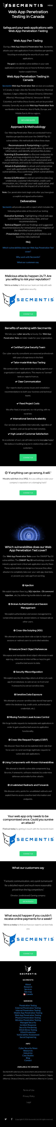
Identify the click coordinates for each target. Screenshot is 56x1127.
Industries (28, 1053)
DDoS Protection (28, 1032)
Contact (28, 1060)
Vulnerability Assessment (28, 1034)
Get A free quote (28, 120)
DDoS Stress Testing (28, 1030)
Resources (28, 1050)
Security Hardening (28, 1027)
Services (28, 989)
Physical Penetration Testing (28, 1017)
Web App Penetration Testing (28, 1015)
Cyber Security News (28, 1048)
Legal (29, 1102)
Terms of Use (28, 1090)
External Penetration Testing (28, 1008)
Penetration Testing (28, 1005)
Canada (29, 994)
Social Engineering (28, 1037)
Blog (28, 1058)
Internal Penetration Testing (28, 1010)
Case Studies (28, 1055)
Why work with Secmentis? (28, 257)
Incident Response (28, 1025)
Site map (28, 991)
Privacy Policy (29, 1096)
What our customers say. (28, 262)
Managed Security (28, 1022)
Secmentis (7, 86)
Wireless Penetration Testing (28, 1020)
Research (28, 987)
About (28, 984)
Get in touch (28, 901)
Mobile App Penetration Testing (28, 1013)
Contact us (28, 314)
